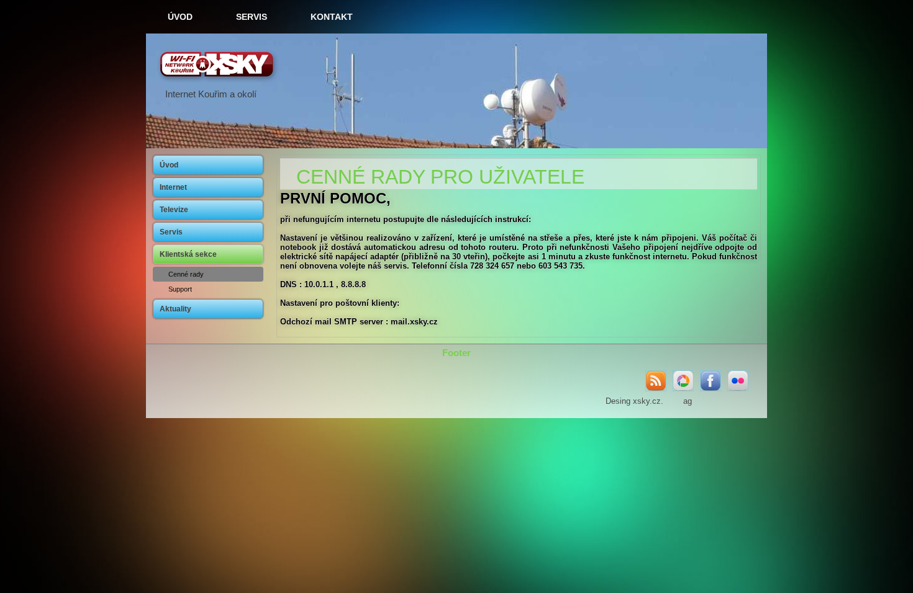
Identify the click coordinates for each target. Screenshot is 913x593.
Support (180, 289)
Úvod (180, 17)
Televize (174, 209)
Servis (251, 17)
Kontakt (332, 17)
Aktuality (175, 309)
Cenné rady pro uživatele (440, 177)
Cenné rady (186, 274)
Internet (173, 187)
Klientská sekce (188, 254)
